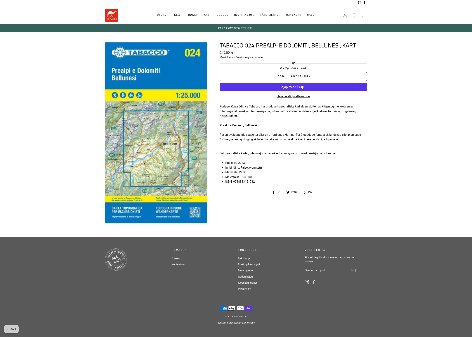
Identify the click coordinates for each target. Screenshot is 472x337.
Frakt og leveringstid (249, 264)
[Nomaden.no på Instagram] (307, 282)
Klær (178, 14)
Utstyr (163, 14)
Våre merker (270, 14)
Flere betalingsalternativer (293, 96)
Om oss (176, 258)
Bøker (193, 14)
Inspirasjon (244, 14)
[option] (236, 28)
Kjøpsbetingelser (247, 282)
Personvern (244, 288)
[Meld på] (353, 270)
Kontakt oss (178, 264)
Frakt (239, 57)
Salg (311, 14)
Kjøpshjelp (244, 258)
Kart (207, 14)
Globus (223, 14)
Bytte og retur (246, 270)
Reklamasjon (245, 276)
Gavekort (294, 14)
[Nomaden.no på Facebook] (314, 282)
